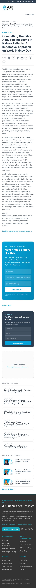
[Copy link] (26, 58)
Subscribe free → (18, 290)
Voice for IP (5, 22)
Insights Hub (6, 560)
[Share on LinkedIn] (9, 58)
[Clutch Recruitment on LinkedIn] (22, 529)
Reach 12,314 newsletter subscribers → (18, 367)
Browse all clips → (8, 489)
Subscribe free (18, 343)
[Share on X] (13, 58)
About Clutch (24, 560)
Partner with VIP (7, 569)
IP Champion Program (26, 548)
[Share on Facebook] (17, 58)
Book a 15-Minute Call (11, 529)
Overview (5, 540)
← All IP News (6, 305)
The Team (23, 563)
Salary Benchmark (8, 566)
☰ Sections (29, 14)
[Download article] (4, 62)
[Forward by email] (22, 58)
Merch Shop (23, 551)
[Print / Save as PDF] (30, 58)
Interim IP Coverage (8, 548)
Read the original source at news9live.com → (17, 231)
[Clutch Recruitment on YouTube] (25, 529)
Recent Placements (26, 566)
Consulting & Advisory (9, 552)
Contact (22, 569)
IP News (13, 22)
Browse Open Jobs (25, 545)
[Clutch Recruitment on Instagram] (29, 529)
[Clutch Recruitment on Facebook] (32, 529)
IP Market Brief (7, 563)
